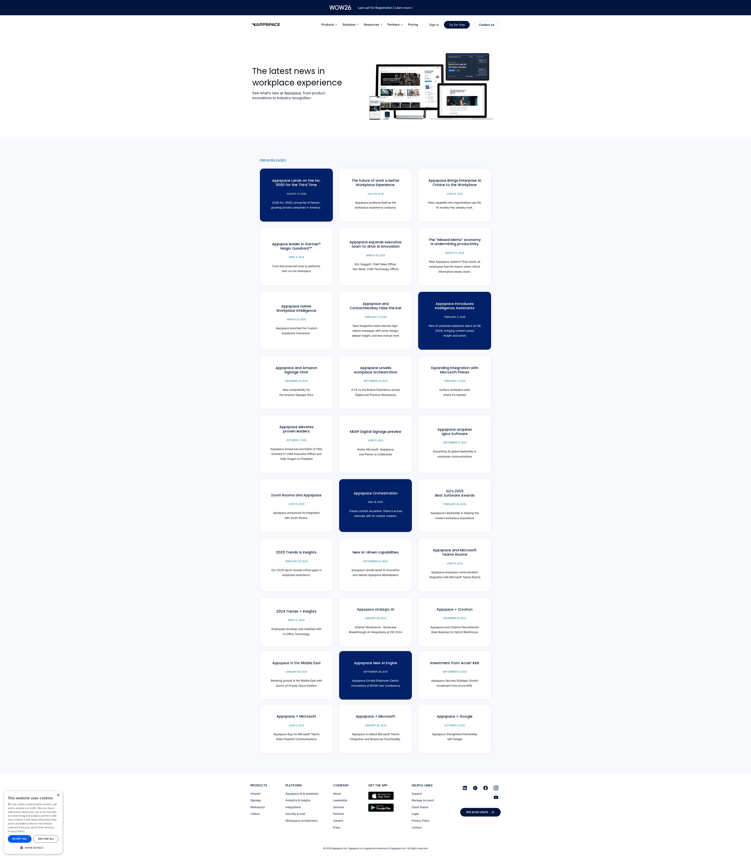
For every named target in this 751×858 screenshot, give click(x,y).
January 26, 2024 (296, 671)
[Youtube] (496, 797)
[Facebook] (485, 788)
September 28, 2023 (375, 671)
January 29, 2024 (375, 618)
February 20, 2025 (454, 504)
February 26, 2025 (296, 561)
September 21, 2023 (455, 671)
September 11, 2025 (454, 442)
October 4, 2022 (455, 725)
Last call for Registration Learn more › (385, 8)
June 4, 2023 (296, 725)
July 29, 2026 (375, 193)
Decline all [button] (46, 838)
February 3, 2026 (454, 316)
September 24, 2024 (375, 561)
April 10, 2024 (296, 620)
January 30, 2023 (375, 725)
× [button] (58, 795)
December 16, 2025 (296, 380)
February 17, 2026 (375, 316)
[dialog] (33, 822)
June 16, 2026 (455, 193)
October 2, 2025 (296, 440)
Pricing (413, 24)
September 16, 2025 (375, 380)
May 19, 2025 (375, 501)
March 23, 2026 (296, 319)
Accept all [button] (19, 838)
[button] (33, 847)
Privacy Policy (16, 831)
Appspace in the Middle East (296, 663)
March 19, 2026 (375, 255)
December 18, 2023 (454, 618)
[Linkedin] (465, 788)
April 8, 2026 (296, 257)
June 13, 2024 (454, 563)
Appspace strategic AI (375, 609)
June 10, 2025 (296, 503)
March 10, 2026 (454, 252)
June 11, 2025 (375, 440)
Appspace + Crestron (455, 609)
